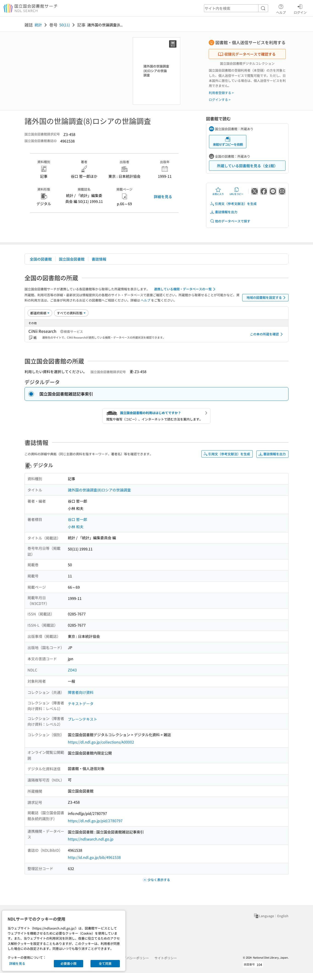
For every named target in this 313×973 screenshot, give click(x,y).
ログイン (300, 12)
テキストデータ (80, 703)
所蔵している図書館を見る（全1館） (247, 165)
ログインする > (220, 99)
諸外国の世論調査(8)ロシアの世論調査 (99, 490)
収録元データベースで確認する (250, 54)
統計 (38, 24)
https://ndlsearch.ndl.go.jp (90, 839)
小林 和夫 (75, 526)
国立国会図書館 (72, 259)
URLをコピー (236, 194)
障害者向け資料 (80, 692)
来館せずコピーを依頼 (228, 144)
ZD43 (72, 670)
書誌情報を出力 (226, 212)
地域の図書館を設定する (264, 297)
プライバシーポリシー (133, 958)
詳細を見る (163, 196)
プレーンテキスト (82, 719)
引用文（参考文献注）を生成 (236, 203)
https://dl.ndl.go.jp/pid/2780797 (95, 820)
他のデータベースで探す (232, 221)
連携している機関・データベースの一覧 (183, 289)
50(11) (64, 24)
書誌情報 (99, 259)
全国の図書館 (41, 259)
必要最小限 (68, 963)
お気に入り (218, 194)
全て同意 (105, 963)
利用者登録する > (221, 92)
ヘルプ (281, 12)
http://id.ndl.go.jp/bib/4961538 (94, 857)
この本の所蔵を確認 (264, 334)
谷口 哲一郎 (77, 519)
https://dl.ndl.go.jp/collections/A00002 (101, 742)
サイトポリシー (165, 958)
